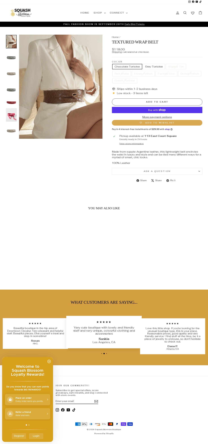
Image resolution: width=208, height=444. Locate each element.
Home (85, 12)
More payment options (157, 117)
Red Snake (122, 73)
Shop (98, 12)
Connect (118, 12)
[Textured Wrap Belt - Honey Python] (31, 272)
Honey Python (143, 73)
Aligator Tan (176, 66)
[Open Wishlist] (192, 13)
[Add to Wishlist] (49, 220)
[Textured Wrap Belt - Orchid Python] (38, 272)
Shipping (117, 52)
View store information (131, 144)
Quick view (29, 260)
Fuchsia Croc (166, 73)
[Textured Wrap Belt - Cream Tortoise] (42, 272)
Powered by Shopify (104, 433)
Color (117, 62)
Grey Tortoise (154, 66)
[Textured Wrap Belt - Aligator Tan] (23, 272)
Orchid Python (189, 73)
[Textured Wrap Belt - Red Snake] (27, 272)
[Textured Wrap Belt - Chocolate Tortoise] (15, 272)
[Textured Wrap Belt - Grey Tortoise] (19, 272)
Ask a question (157, 171)
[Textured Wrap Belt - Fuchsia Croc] (35, 272)
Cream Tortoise (125, 80)
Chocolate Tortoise (127, 66)
